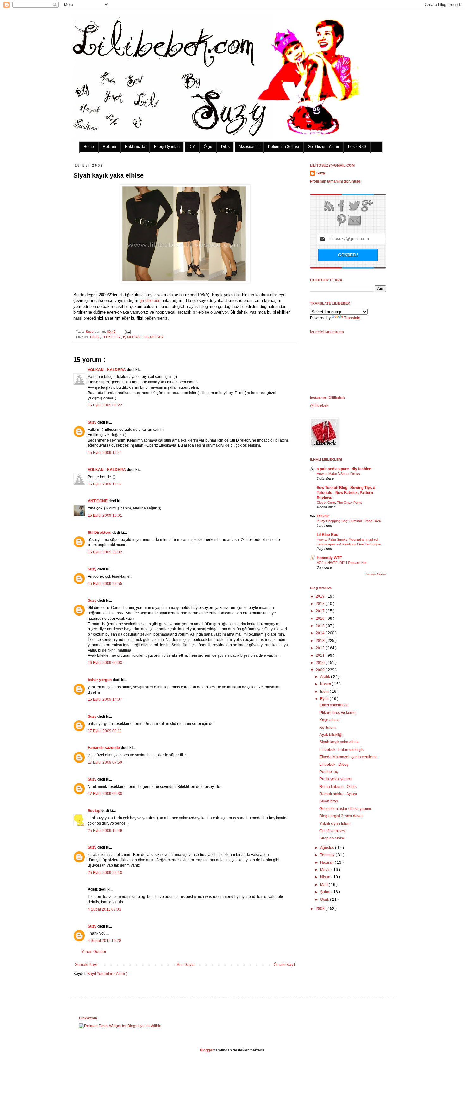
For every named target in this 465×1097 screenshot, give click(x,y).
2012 (321, 648)
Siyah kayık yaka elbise (339, 742)
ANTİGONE (98, 501)
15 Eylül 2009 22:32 (105, 552)
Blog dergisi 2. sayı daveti (341, 816)
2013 (321, 640)
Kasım (326, 684)
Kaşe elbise (329, 720)
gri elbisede (150, 300)
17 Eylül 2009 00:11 (105, 731)
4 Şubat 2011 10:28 (104, 940)
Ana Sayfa (186, 964)
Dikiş (225, 146)
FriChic (323, 516)
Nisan (325, 877)
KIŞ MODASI (154, 337)
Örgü (208, 146)
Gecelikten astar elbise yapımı (345, 809)
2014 (321, 633)
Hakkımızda (135, 146)
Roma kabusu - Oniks (337, 786)
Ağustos (327, 847)
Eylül (325, 699)
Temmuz (328, 855)
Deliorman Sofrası (283, 146)
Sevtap (94, 810)
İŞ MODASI (132, 337)
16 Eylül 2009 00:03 (105, 663)
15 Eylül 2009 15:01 (105, 515)
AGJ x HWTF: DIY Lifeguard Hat (342, 562)
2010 (321, 663)
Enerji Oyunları (167, 146)
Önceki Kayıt (284, 964)
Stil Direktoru (100, 532)
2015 (321, 626)
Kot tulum (327, 727)
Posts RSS (357, 146)
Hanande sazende (104, 748)
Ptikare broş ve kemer (338, 712)
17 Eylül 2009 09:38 (105, 793)
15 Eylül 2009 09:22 (105, 405)
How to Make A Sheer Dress (338, 474)
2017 (321, 611)
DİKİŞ (95, 337)
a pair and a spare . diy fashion (344, 469)
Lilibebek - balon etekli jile (341, 749)
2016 (321, 618)
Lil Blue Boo (327, 535)
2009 (321, 670)
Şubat (325, 892)
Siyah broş (328, 801)
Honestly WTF (329, 558)
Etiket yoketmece (334, 705)
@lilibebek (319, 405)
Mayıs (325, 870)
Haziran (327, 862)
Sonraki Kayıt (86, 964)
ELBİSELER (111, 337)
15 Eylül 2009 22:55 (105, 584)
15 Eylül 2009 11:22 (105, 452)
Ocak (325, 899)
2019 (321, 596)
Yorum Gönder (93, 951)
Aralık (325, 676)
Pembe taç (328, 772)
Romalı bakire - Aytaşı (338, 794)
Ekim (325, 691)
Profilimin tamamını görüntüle (335, 181)
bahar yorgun (100, 680)
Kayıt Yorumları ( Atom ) (107, 974)
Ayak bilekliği (330, 735)
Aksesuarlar (249, 146)
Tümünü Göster (375, 574)
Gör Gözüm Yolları (323, 146)
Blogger (207, 1050)
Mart (324, 884)
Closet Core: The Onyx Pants (339, 502)
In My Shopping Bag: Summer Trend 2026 (349, 521)
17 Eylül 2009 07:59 (105, 762)
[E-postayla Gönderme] (127, 331)
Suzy (90, 331)
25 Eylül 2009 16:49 (105, 830)
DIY (192, 146)
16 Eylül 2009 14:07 (105, 699)
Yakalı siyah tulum (334, 823)
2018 (321, 603)
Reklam (109, 146)
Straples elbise (332, 838)
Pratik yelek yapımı (335, 779)
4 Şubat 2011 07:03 (104, 909)
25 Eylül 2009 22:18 (105, 872)
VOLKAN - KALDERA (107, 370)
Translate (352, 318)
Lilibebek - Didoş (334, 764)
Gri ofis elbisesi (332, 831)
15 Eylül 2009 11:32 (105, 484)
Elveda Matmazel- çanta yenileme (348, 757)
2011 (321, 655)
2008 (321, 908)
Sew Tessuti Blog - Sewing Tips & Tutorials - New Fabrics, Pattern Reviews (346, 492)
